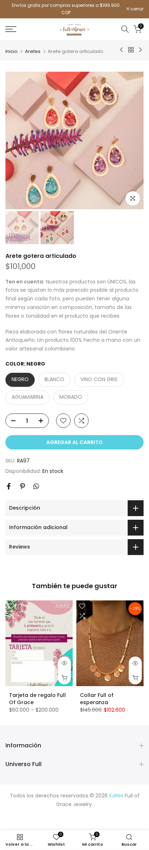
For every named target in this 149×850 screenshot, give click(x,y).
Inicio (11, 51)
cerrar (136, 9)
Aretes (33, 51)
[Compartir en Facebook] (8, 486)
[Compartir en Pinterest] (22, 486)
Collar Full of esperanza (97, 699)
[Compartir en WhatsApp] (36, 486)
